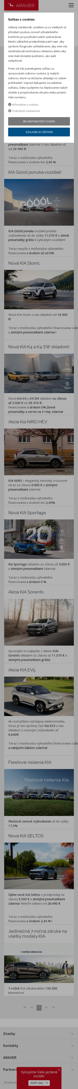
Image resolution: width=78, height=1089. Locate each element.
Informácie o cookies (25, 104)
